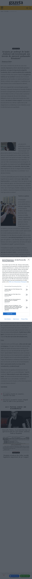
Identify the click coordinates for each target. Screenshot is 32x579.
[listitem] (16, 286)
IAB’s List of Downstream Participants (18, 281)
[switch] (26, 289)
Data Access (16, 319)
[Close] (29, 260)
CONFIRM (9, 313)
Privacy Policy (24, 319)
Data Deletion (7, 319)
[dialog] (16, 289)
